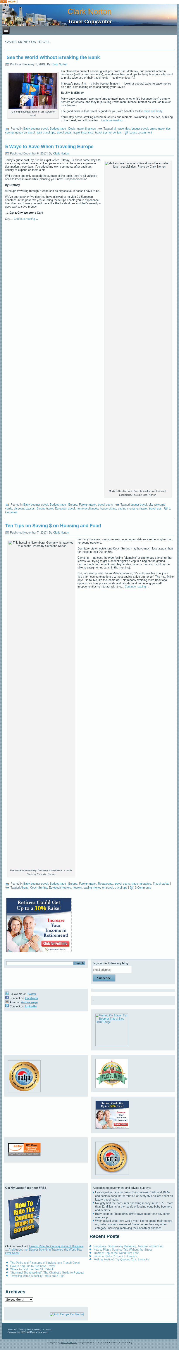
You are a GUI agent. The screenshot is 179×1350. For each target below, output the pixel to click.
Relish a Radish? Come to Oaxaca (115, 1256)
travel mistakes (141, 883)
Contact (47, 1329)
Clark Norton (89, 11)
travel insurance (83, 132)
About (22, 1329)
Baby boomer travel (35, 128)
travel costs (105, 504)
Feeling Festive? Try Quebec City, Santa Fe (121, 1259)
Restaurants (105, 883)
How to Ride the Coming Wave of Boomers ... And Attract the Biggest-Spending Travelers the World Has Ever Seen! (44, 1250)
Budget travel (58, 128)
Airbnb (24, 887)
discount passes (24, 508)
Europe (72, 504)
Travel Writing (34, 1329)
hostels (77, 887)
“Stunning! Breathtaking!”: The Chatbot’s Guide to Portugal (47, 1272)
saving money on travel (20, 132)
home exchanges (87, 508)
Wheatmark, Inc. (69, 1342)
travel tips (155, 508)
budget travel (140, 128)
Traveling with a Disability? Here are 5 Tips (37, 1275)
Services (12, 1329)
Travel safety (161, 883)
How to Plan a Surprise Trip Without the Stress (123, 1249)
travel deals (64, 132)
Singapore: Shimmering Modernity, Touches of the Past (128, 1246)
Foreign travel (87, 504)
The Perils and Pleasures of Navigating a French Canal (45, 1262)
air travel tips (122, 128)
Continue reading (113, 120)
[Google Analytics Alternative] (8, 2)
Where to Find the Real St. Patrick (32, 1269)
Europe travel (44, 508)
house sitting (108, 508)
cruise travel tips (160, 128)
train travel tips (45, 132)
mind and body (153, 111)
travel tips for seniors (108, 132)
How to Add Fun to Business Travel (32, 1266)
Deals (72, 128)
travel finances (86, 128)
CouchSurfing (38, 887)
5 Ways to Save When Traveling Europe (49, 146)
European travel (65, 508)
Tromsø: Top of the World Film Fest (116, 1253)
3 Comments (143, 887)
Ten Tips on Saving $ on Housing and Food (53, 525)
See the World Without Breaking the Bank (52, 57)
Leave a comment (140, 132)
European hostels (60, 887)
